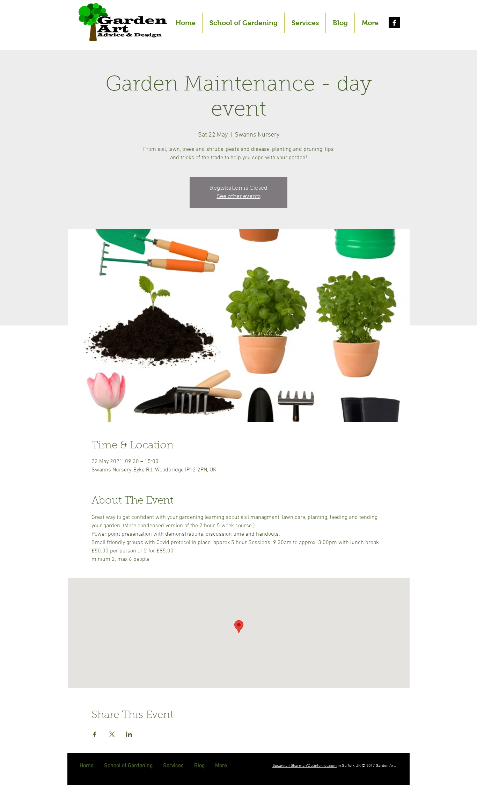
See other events (238, 196)
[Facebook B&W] (394, 22)
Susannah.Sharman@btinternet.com (304, 765)
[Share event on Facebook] (94, 734)
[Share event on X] (112, 734)
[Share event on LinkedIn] (129, 734)
